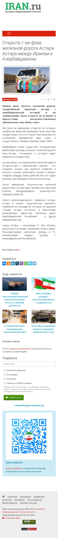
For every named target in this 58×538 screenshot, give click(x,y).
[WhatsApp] (26, 263)
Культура (7, 499)
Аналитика (39, 496)
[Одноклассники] (8, 263)
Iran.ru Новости (14, 462)
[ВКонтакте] (4, 263)
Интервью (19, 499)
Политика (11, 378)
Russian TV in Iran (28, 502)
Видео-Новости (9, 502)
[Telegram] (34, 263)
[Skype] (30, 263)
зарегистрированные (20, 348)
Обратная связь (12, 518)
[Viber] (21, 263)
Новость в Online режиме (19, 383)
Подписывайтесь (14, 468)
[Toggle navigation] (9, 33)
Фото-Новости (35, 499)
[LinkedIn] (13, 263)
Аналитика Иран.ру (16, 370)
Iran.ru (17, 249)
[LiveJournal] (17, 263)
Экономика (12, 374)
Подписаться (15, 397)
